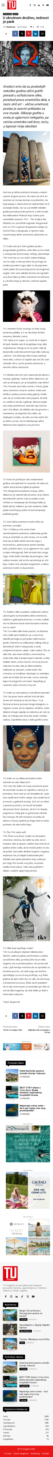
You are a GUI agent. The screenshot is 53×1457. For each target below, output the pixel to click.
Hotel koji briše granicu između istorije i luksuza (32, 1072)
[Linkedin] (39, 5)
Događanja (24, 1386)
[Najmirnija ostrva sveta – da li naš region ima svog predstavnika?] (12, 1110)
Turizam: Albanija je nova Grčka (34, 1339)
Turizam (7, 14)
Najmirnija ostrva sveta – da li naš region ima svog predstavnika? (32, 1108)
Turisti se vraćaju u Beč (12, 1030)
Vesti (15, 14)
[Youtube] (47, 5)
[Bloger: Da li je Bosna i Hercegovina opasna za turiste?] (10, 1315)
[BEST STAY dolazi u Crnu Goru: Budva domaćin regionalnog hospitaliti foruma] (12, 1092)
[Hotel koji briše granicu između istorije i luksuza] (12, 1075)
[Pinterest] (29, 34)
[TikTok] (22, 1296)
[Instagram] (34, 5)
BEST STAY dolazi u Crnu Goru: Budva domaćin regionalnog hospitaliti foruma (31, 1091)
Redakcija (10, 27)
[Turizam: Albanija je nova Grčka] (10, 1343)
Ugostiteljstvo (25, 1331)
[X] (43, 5)
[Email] (42, 34)
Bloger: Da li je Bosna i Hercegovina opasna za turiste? (30, 1313)
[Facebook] (30, 5)
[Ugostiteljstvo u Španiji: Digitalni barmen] (10, 1329)
